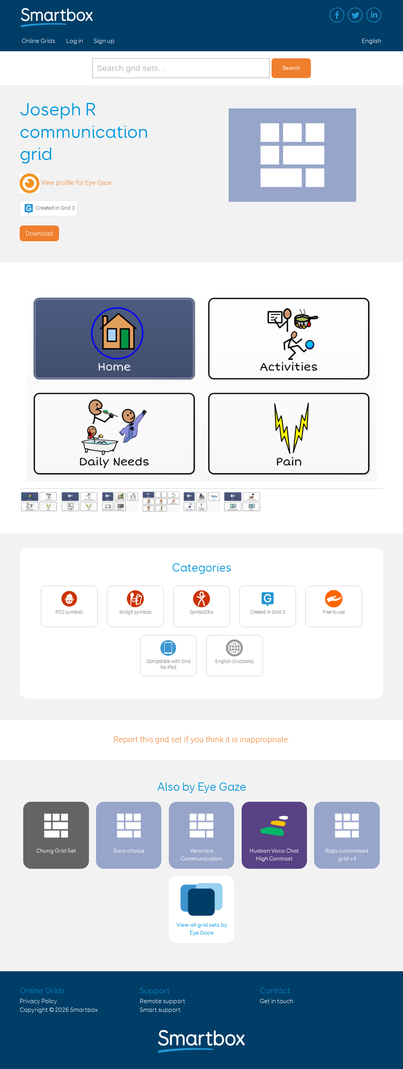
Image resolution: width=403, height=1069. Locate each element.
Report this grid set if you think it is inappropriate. (201, 739)
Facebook (337, 15)
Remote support (162, 1001)
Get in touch (276, 1001)
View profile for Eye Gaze (76, 183)
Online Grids (38, 41)
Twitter (355, 15)
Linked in (374, 15)
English (371, 41)
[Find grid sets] (182, 68)
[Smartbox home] (57, 14)
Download (39, 233)
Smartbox (84, 1010)
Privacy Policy (38, 1001)
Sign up (104, 41)
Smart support (160, 1010)
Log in (74, 41)
